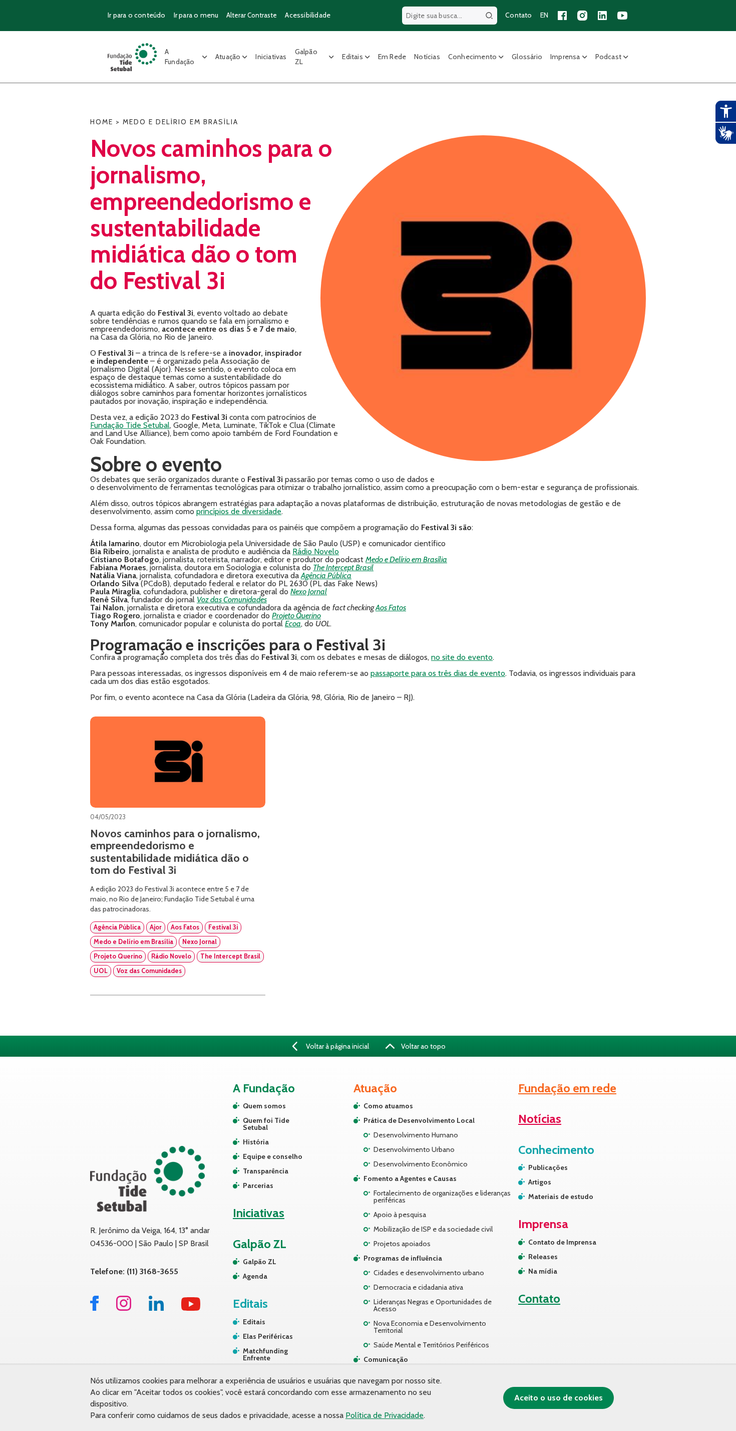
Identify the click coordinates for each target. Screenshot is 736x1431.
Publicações (548, 1167)
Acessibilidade (307, 15)
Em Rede (392, 56)
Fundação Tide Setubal (130, 425)
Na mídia (542, 1271)
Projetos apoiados (402, 1243)
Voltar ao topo (423, 1046)
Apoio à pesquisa (400, 1214)
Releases (543, 1256)
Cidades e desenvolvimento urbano (429, 1272)
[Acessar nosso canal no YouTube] (622, 16)
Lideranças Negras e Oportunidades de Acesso (433, 1305)
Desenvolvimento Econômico (421, 1163)
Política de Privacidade (384, 1415)
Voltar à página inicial (336, 1046)
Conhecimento (472, 56)
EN (544, 15)
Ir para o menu (196, 15)
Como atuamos (388, 1105)
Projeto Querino (296, 615)
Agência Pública (326, 575)
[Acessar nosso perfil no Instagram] (582, 16)
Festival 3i (223, 927)
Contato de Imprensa (562, 1242)
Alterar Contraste (251, 15)
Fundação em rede (567, 1088)
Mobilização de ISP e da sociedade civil (433, 1229)
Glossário (527, 56)
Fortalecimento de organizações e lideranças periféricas (442, 1196)
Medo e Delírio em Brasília (406, 559)
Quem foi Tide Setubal (266, 1124)
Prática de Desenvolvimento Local (419, 1120)
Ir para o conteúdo (137, 15)
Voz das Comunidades (232, 599)
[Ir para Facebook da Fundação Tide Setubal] (94, 1308)
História (256, 1141)
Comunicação (385, 1359)
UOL (101, 971)
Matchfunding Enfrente (265, 1354)
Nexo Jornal (308, 591)
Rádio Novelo (315, 551)
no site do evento (462, 657)
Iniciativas (270, 56)
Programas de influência (402, 1258)
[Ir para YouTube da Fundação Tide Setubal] (191, 1308)
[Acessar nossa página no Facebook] (562, 16)
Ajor (156, 927)
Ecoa (293, 623)
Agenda (255, 1276)
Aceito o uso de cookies (558, 1397)
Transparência (265, 1170)
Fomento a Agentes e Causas (410, 1178)
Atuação (227, 56)
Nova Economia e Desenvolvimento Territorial (430, 1327)
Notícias (427, 56)
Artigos (539, 1181)
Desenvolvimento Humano (416, 1134)
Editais (352, 56)
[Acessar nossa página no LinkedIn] (602, 16)
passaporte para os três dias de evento (438, 673)
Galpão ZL (306, 56)
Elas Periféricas (268, 1336)
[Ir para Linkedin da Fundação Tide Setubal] (156, 1308)
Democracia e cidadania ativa (418, 1287)
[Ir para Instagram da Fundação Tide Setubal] (123, 1308)
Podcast (608, 56)
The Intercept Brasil (343, 567)
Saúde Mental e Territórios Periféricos (431, 1344)
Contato (518, 15)
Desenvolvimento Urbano (414, 1149)
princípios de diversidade (238, 511)
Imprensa (565, 56)
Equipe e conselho (272, 1156)
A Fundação (180, 56)
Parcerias (258, 1185)
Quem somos (264, 1105)
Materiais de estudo (560, 1196)
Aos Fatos (391, 607)
